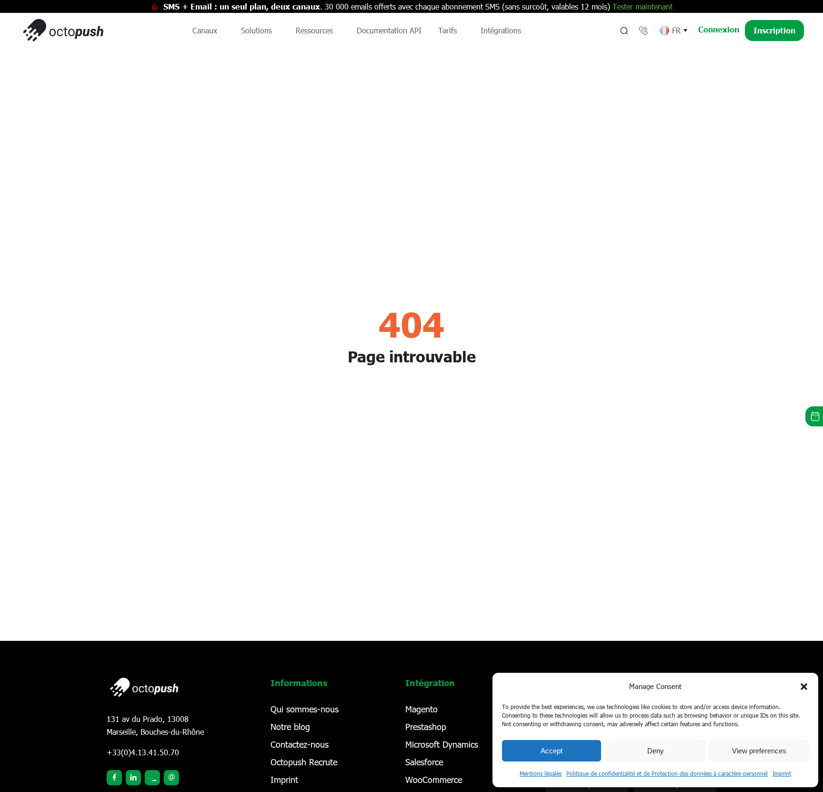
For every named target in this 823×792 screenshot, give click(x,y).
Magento (421, 709)
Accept (551, 751)
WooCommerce (433, 779)
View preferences (759, 751)
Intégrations (501, 30)
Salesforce (424, 762)
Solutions (256, 30)
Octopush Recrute (304, 762)
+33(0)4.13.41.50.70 (143, 752)
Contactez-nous (300, 744)
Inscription (774, 30)
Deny (655, 751)
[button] (804, 686)
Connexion (718, 29)
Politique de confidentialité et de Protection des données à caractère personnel (667, 773)
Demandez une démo (814, 416)
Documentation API (389, 30)
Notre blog (290, 726)
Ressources (314, 30)
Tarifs (447, 30)
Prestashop (425, 726)
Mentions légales (541, 773)
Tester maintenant (642, 6)
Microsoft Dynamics (441, 744)
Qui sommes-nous (305, 709)
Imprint (782, 773)
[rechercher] (623, 30)
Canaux (204, 30)
